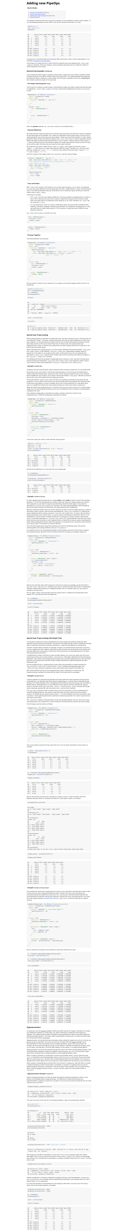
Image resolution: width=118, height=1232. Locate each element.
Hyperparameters (35, 17)
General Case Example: (39, 12)
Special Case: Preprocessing (37, 14)
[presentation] (33, 502)
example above (43, 898)
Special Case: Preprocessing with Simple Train (42, 15)
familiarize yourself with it (42, 61)
